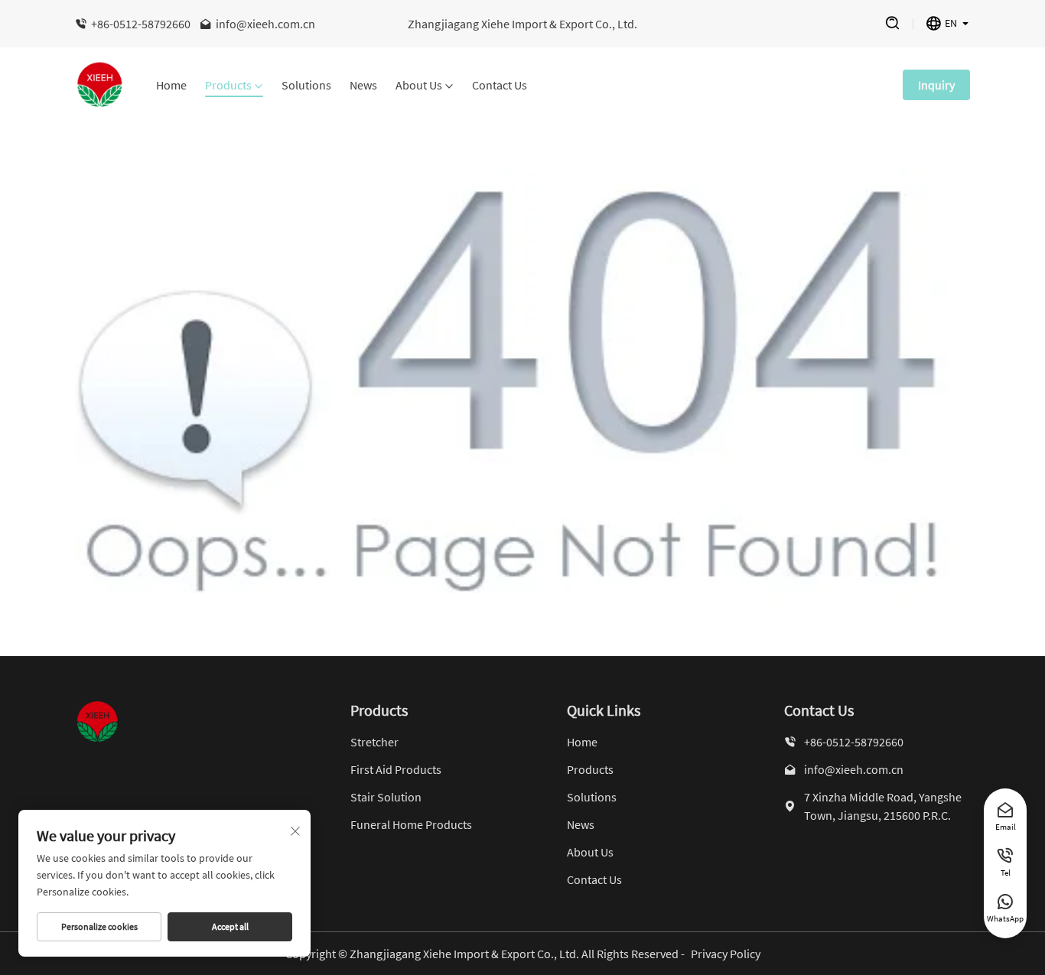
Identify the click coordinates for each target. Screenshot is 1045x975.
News (363, 86)
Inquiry (936, 85)
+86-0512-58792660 (140, 23)
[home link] (100, 85)
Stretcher (374, 741)
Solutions (306, 86)
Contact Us (499, 86)
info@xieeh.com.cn (265, 23)
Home (171, 86)
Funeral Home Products (411, 824)
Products (228, 86)
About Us (419, 86)
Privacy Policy (725, 953)
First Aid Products (395, 769)
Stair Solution (386, 796)
